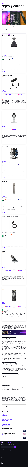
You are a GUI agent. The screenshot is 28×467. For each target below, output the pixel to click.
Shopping (2, 456)
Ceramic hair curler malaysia (6, 425)
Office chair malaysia (5, 420)
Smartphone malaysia (5, 415)
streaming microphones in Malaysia (7, 416)
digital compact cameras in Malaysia (7, 419)
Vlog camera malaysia (5, 414)
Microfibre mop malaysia (5, 421)
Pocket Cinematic (16, 456)
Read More (3, 71)
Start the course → (22, 332)
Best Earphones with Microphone (6, 407)
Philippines (2, 463)
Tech (1, 457)
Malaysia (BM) (2, 461)
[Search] (24, 1)
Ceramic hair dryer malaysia (6, 424)
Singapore (2, 462)
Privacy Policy (16, 461)
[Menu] (26, 1)
